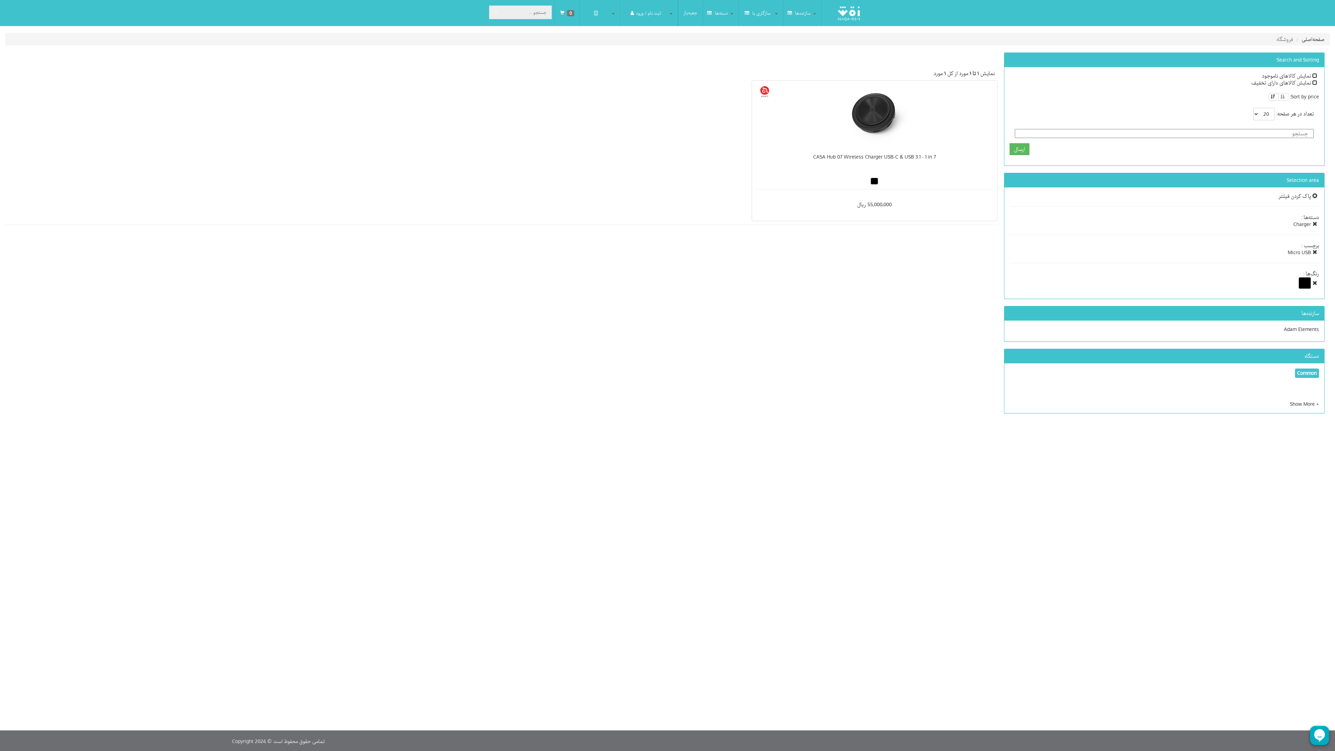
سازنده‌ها (802, 13)
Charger (1302, 224)
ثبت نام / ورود (648, 13)
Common (1307, 373)
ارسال (1019, 149)
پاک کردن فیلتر (1295, 196)
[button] (1304, 404)
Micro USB (1300, 252)
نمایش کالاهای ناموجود (1287, 75)
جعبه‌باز (690, 13)
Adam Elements (1301, 329)
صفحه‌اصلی (1313, 39)
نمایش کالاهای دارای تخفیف (1281, 82)
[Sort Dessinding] (1274, 97)
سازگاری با (761, 13)
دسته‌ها (721, 13)
